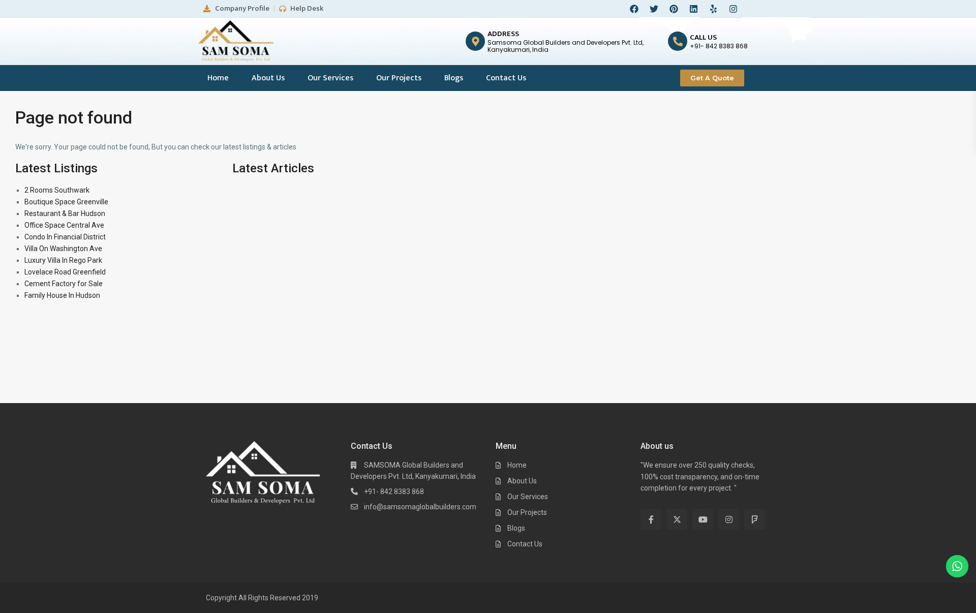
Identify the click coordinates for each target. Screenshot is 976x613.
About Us (268, 78)
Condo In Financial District (65, 237)
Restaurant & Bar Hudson (64, 213)
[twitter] (676, 519)
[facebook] (650, 519)
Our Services (330, 78)
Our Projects (398, 78)
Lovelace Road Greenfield (65, 272)
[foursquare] (754, 519)
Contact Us (506, 78)
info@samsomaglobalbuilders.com (420, 507)
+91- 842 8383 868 (394, 491)
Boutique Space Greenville (66, 202)
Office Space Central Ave (64, 225)
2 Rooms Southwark (56, 190)
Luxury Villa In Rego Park (63, 260)
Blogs (453, 78)
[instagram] (728, 519)
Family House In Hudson (62, 295)
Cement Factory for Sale (63, 284)
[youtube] (702, 519)
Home (218, 78)
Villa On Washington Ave (63, 248)
